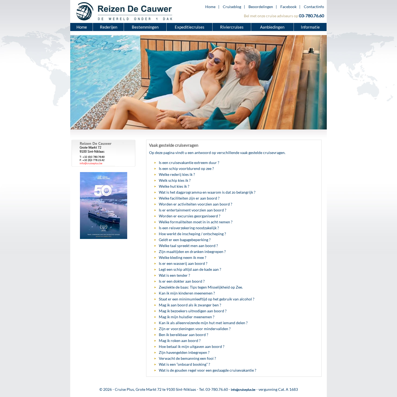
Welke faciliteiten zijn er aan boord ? (189, 198)
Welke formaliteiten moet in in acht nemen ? (196, 222)
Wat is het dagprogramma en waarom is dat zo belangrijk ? (207, 192)
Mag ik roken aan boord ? (180, 340)
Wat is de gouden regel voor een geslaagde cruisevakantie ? (207, 370)
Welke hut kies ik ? (174, 186)
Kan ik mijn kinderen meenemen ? (187, 293)
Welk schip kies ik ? (175, 180)
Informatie (310, 27)
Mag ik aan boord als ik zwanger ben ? (190, 305)
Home (210, 6)
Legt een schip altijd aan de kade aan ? (190, 269)
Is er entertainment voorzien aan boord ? (192, 210)
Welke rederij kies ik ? (177, 174)
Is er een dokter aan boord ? (182, 281)
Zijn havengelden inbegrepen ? (184, 352)
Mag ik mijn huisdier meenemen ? (186, 316)
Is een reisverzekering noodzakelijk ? (189, 227)
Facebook (288, 6)
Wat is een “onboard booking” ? (184, 364)
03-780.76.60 (311, 15)
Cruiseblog (232, 6)
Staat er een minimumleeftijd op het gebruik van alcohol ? (206, 299)
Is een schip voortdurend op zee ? (186, 168)
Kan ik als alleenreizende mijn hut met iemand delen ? (203, 322)
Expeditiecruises (189, 27)
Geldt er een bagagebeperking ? (185, 239)
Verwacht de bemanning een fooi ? (187, 358)
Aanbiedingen (272, 27)
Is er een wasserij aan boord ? (183, 263)
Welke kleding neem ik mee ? (182, 257)
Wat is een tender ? (174, 275)
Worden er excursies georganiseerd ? (189, 216)
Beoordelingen (260, 6)
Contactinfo (314, 6)
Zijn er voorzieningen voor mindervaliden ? (195, 328)
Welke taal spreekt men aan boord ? (188, 245)
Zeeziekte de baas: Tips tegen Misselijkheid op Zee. (201, 287)
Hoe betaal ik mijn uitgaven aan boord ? (191, 346)
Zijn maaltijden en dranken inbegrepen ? (192, 251)
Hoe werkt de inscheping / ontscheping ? (192, 233)
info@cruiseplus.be (243, 389)
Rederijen (108, 27)
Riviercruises (232, 27)
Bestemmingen (145, 27)
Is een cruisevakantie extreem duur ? (189, 162)
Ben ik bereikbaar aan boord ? (183, 334)
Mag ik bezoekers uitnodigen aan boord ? (193, 311)
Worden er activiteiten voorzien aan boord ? (195, 204)
